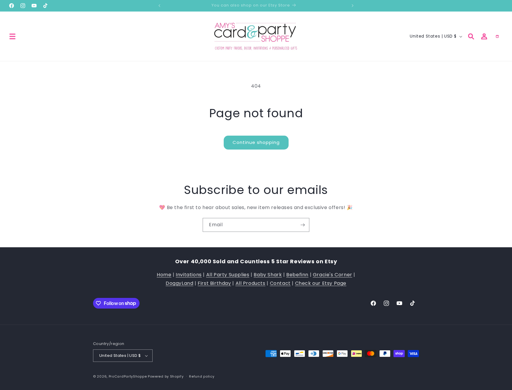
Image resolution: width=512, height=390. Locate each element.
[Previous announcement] (159, 5)
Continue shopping (256, 142)
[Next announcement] (352, 5)
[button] (12, 36)
